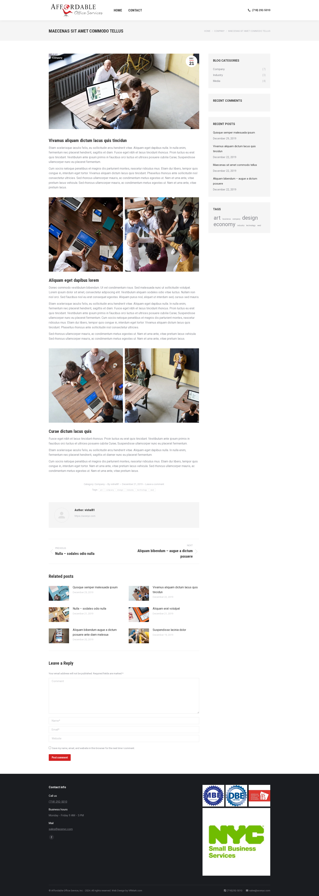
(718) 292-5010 (261, 10)
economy (224, 224)
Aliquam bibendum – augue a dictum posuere (235, 181)
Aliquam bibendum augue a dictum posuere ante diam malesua (95, 632)
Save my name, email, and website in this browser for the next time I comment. (93, 748)
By (113, 484)
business (226, 219)
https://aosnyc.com (85, 516)
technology (142, 490)
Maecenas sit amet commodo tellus (235, 165)
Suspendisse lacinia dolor (169, 630)
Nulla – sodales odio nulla (89, 608)
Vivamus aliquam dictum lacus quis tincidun (175, 590)
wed (152, 490)
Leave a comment (154, 484)
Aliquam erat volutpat (166, 608)
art (101, 490)
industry (130, 490)
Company (57, 58)
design (120, 490)
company (110, 490)
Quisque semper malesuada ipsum (95, 587)
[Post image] (59, 593)
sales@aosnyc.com (61, 829)
